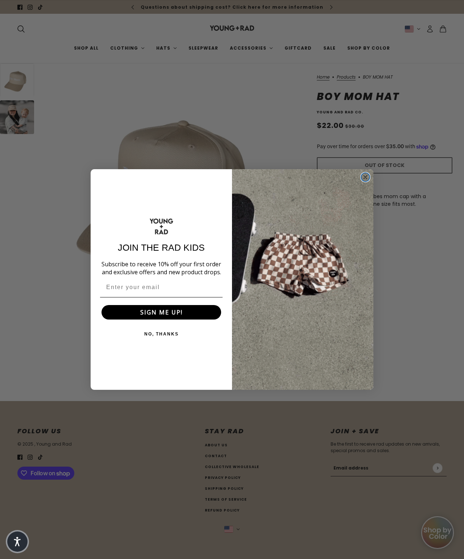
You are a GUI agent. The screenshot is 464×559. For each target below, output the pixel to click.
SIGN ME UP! (161, 312)
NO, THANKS (161, 334)
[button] (17, 541)
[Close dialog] (365, 177)
